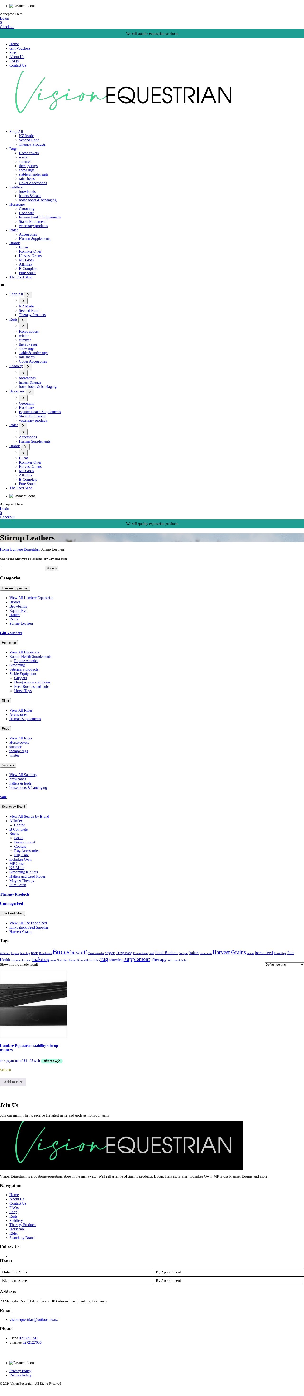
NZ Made (26, 136)
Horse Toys (23, 691)
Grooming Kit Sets (24, 872)
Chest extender (96, 953)
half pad (183, 953)
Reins (14, 619)
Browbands (18, 606)
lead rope (16, 960)
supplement (137, 959)
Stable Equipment (32, 221)
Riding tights (93, 960)
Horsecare (17, 204)
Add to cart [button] (13, 1082)
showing (116, 959)
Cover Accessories (33, 183)
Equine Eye (18, 611)
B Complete (28, 269)
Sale (13, 52)
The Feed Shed (21, 277)
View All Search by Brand (29, 816)
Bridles (15, 602)
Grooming (26, 209)
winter (23, 157)
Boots (18, 838)
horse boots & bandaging (38, 200)
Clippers (20, 678)
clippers (110, 953)
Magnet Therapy (22, 881)
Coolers (20, 846)
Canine (19, 825)
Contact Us (18, 65)
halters (194, 953)
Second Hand (29, 140)
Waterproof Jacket (177, 960)
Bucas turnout (24, 842)
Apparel (15, 953)
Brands (15, 243)
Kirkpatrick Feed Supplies (29, 927)
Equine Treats (140, 953)
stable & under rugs (33, 174)
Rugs (13, 149)
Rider (14, 230)
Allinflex (25, 264)
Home (14, 44)
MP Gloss (26, 260)
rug (104, 959)
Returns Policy (21, 1375)
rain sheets (27, 179)
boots (34, 953)
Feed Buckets (166, 952)
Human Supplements (34, 239)
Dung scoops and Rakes (32, 682)
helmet (250, 953)
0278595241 (28, 1338)
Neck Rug (62, 960)
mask (53, 960)
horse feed (264, 952)
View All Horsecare (24, 652)
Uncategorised (11, 903)
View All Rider (21, 710)
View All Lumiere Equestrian (31, 598)
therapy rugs (28, 166)
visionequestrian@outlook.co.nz (34, 1319)
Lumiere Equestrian (25, 549)
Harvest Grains (30, 256)
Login (4, 18)
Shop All (16, 131)
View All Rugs (21, 738)
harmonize (206, 953)
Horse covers (29, 153)
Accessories (28, 234)
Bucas (23, 247)
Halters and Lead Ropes (28, 876)
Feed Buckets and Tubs (31, 686)
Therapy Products (32, 144)
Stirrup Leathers (21, 623)
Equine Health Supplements (40, 217)
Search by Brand (13, 806)
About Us (17, 57)
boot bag (25, 953)
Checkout (7, 27)
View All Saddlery (23, 775)
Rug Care (21, 855)
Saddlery (16, 187)
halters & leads (30, 196)
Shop (13, 1212)
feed (151, 953)
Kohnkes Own (30, 251)
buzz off (78, 952)
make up (40, 959)
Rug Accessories (26, 851)
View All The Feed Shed (28, 923)
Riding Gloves (77, 960)
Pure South (27, 273)
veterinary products (33, 226)
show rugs (26, 170)
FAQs (14, 61)
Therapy (159, 959)
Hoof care (26, 213)
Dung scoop (124, 953)
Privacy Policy (20, 1371)
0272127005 (32, 1342)
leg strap (26, 960)
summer (25, 161)
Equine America (26, 661)
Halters (15, 615)
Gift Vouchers (20, 48)
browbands (27, 191)
